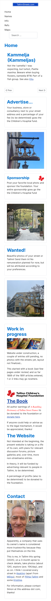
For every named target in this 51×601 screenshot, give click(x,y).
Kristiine (17, 580)
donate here (13, 416)
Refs (7, 25)
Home (8, 11)
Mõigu (10, 576)
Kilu (31, 79)
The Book (17, 401)
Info (7, 20)
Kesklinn (20, 573)
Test (7, 35)
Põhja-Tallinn (31, 576)
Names (8, 16)
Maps (7, 29)
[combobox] (23, 35)
